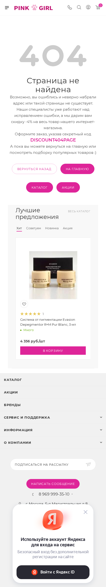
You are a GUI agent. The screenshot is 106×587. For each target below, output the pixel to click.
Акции (11, 392)
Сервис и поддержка (27, 417)
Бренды (12, 405)
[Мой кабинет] (88, 7)
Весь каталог (79, 211)
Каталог (13, 380)
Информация (18, 430)
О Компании (17, 443)
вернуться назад (34, 169)
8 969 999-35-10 (54, 494)
